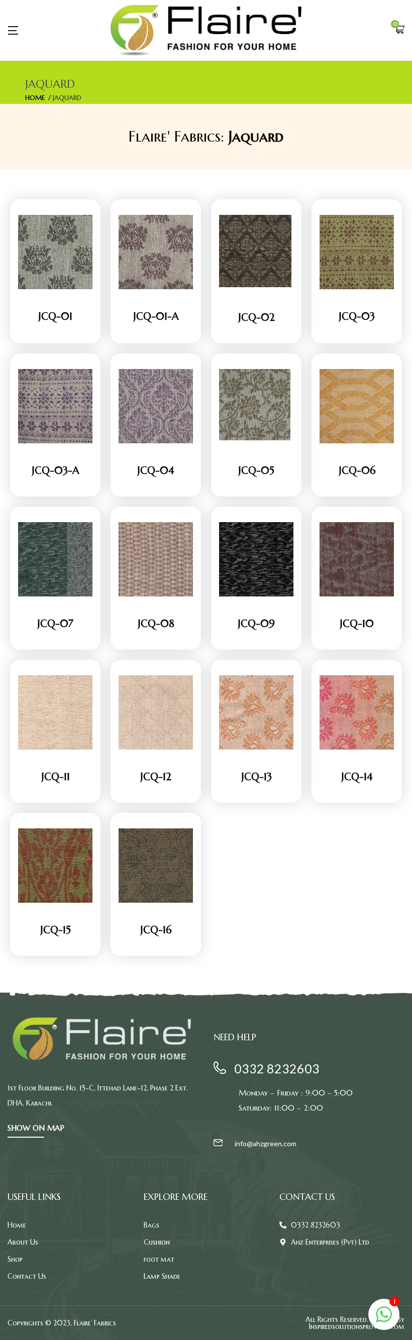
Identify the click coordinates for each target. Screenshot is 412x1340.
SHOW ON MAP (36, 1128)
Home (35, 97)
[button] (399, 30)
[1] (384, 1319)
